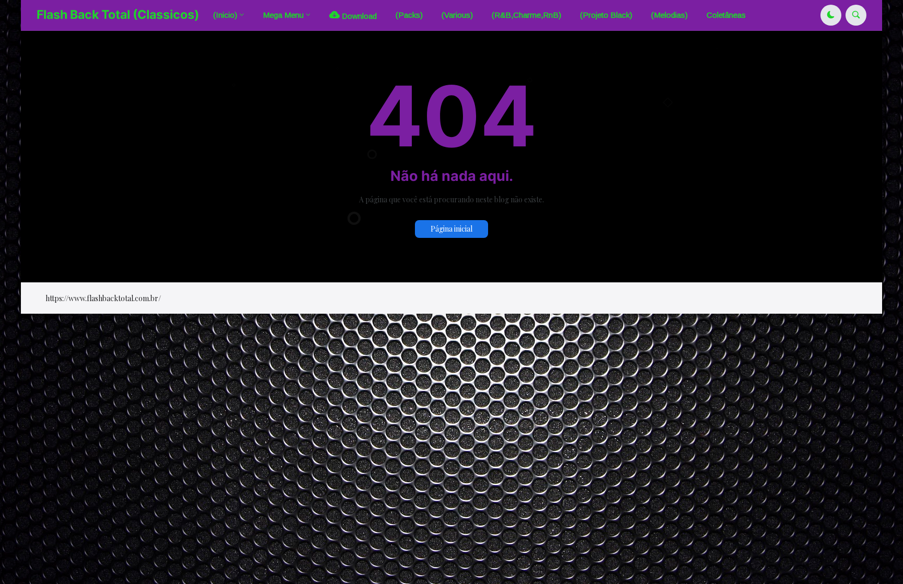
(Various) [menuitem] (457, 14)
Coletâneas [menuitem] (726, 14)
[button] (830, 15)
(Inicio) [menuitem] (225, 14)
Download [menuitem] (358, 16)
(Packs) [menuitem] (409, 14)
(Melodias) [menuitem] (669, 14)
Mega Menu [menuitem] (283, 14)
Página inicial (451, 229)
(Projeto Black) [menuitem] (606, 14)
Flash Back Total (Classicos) (118, 14)
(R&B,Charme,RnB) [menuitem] (526, 14)
